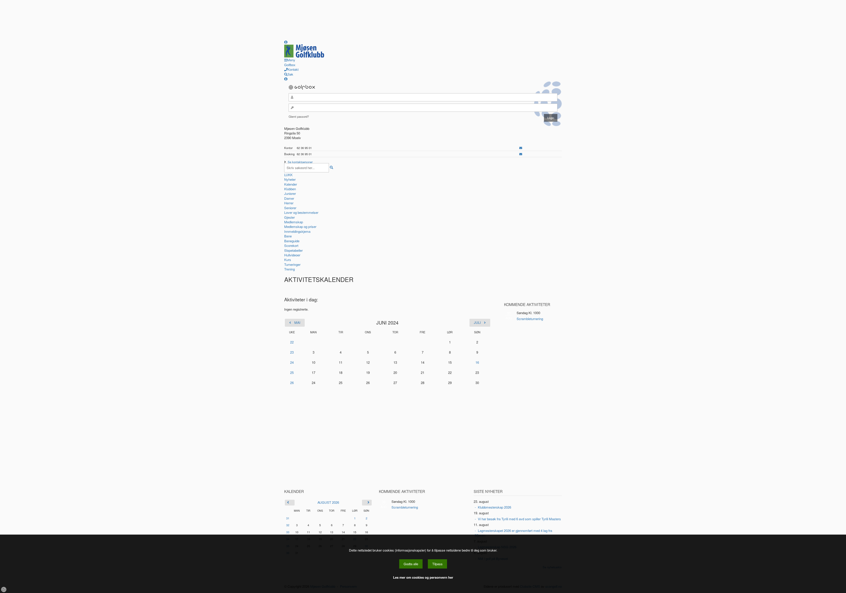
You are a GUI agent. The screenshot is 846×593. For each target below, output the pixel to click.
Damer (289, 198)
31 (287, 518)
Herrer (288, 203)
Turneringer (292, 264)
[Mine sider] (286, 42)
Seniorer (290, 207)
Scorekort (291, 245)
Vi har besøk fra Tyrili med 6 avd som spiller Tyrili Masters (519, 519)
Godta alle (411, 563)
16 (477, 362)
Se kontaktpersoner (300, 162)
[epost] (520, 148)
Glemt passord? (299, 116)
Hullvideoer (292, 255)
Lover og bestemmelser (301, 212)
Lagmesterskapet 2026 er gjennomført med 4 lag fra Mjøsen (513, 532)
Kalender (290, 184)
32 (287, 525)
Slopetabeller (293, 250)
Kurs (287, 259)
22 (292, 342)
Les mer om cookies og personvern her (423, 577)
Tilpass (437, 563)
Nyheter (290, 179)
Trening (289, 269)
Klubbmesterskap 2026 (494, 507)
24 (292, 362)
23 (292, 352)
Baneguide (291, 241)
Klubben (290, 188)
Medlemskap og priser (300, 226)
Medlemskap (293, 222)
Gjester (289, 217)
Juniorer (290, 193)
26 (292, 382)
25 (292, 372)
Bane (288, 236)
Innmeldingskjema (297, 231)
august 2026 (328, 502)
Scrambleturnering (530, 318)
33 (287, 532)
